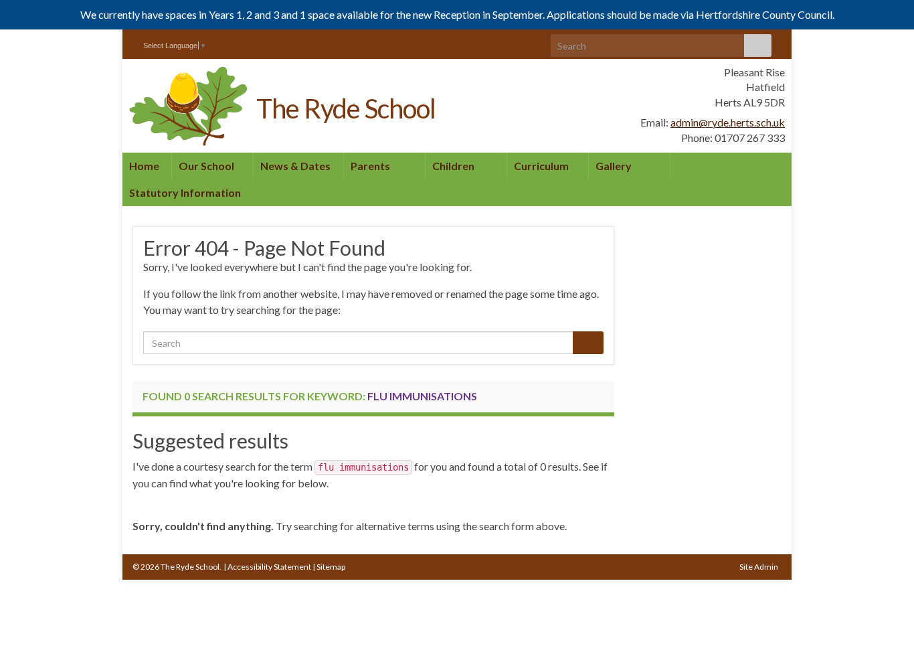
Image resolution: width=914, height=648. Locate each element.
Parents (371, 165)
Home (144, 165)
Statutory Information (185, 192)
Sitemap (330, 567)
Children (454, 165)
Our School (207, 165)
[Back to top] (884, 618)
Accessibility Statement (269, 567)
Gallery (614, 165)
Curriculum (542, 165)
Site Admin (758, 567)
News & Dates (296, 165)
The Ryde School (346, 108)
